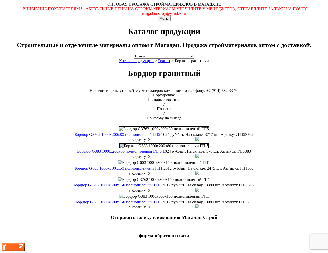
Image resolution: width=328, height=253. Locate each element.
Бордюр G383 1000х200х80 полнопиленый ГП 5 (119, 151)
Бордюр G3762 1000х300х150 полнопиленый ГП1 (117, 185)
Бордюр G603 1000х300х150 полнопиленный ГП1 (118, 168)
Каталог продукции (136, 61)
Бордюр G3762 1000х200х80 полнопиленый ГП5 (117, 134)
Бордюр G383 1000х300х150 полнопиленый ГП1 (118, 202)
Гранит (164, 61)
